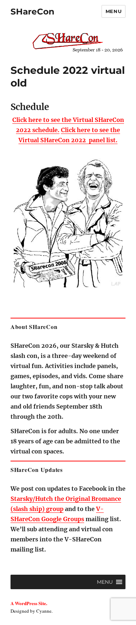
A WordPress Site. (29, 603)
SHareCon (32, 12)
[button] (105, 582)
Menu (113, 11)
